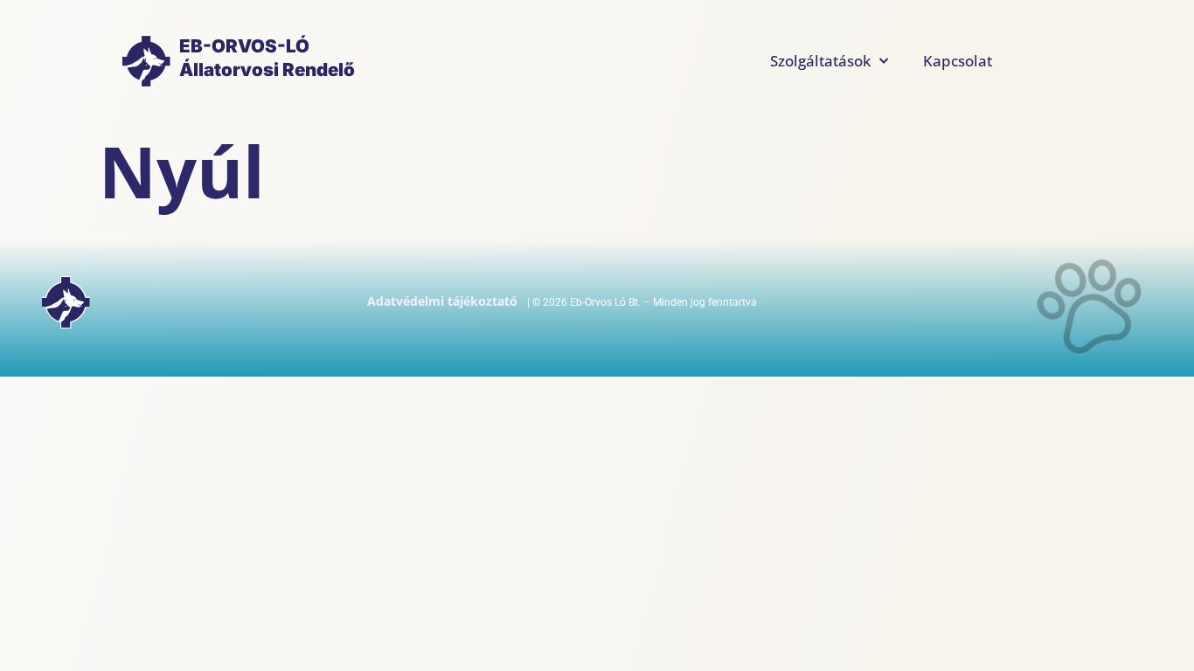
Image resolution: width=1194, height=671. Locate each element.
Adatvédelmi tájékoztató (442, 301)
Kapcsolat (957, 61)
